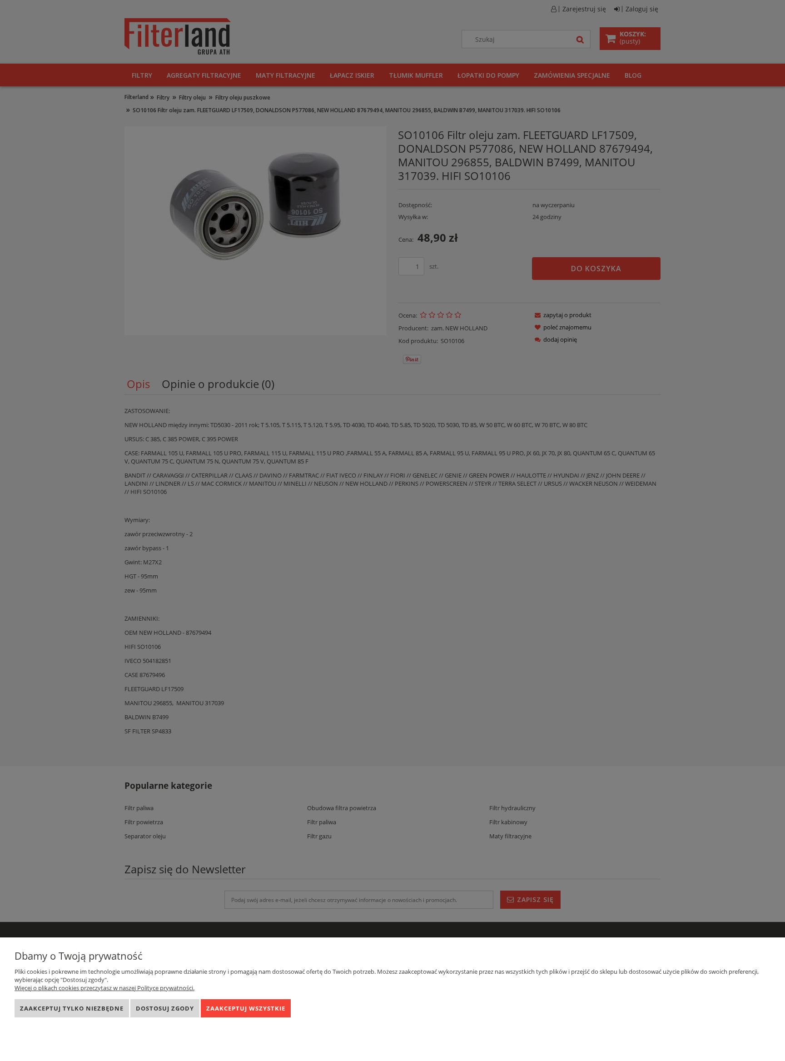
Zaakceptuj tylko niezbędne (72, 1008)
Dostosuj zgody (165, 1008)
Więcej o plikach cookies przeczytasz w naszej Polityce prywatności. (104, 988)
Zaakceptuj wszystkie (245, 1008)
